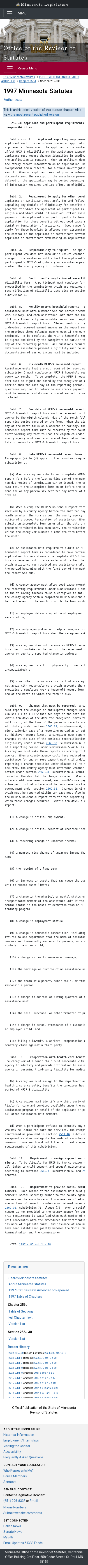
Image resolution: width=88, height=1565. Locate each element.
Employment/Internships (21, 1440)
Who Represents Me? (18, 1470)
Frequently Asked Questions (23, 1457)
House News (12, 1526)
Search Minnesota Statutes (28, 1278)
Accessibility (12, 1451)
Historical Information (18, 1435)
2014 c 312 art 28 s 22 (46, 1397)
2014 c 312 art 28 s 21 (46, 1387)
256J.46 (64, 1134)
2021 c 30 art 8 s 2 (44, 1372)
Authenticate (13, 99)
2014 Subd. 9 (16, 1397)
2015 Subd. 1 (16, 1378)
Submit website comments (22, 1513)
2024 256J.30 (16, 1353)
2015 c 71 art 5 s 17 (45, 1378)
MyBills (8, 1537)
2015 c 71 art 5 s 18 (45, 1383)
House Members (15, 1476)
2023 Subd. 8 (16, 1367)
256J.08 (10, 1207)
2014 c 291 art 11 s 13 (46, 1392)
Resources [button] (18, 1266)
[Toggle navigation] (9, 13)
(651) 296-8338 (14, 1501)
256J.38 (51, 788)
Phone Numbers (14, 1507)
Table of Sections (21, 1311)
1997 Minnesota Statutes (19, 77)
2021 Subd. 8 (16, 1372)
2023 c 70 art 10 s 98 (44, 1357)
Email (34, 1501)
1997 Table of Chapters (25, 1296)
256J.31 (43, 772)
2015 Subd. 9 (16, 1383)
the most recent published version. (35, 114)
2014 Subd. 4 (16, 1387)
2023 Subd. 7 (16, 1362)
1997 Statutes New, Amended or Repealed (39, 1290)
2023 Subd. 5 (16, 1357)
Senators (9, 1482)
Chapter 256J (27, 81)
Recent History (19, 1347)
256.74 (44, 1171)
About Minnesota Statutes (27, 1284)
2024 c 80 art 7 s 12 (55, 1353)
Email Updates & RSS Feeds (23, 1543)
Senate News (12, 1531)
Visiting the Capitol (16, 1446)
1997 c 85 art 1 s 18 (35, 1244)
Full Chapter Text (20, 1317)
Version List (17, 1324)
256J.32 (51, 726)
